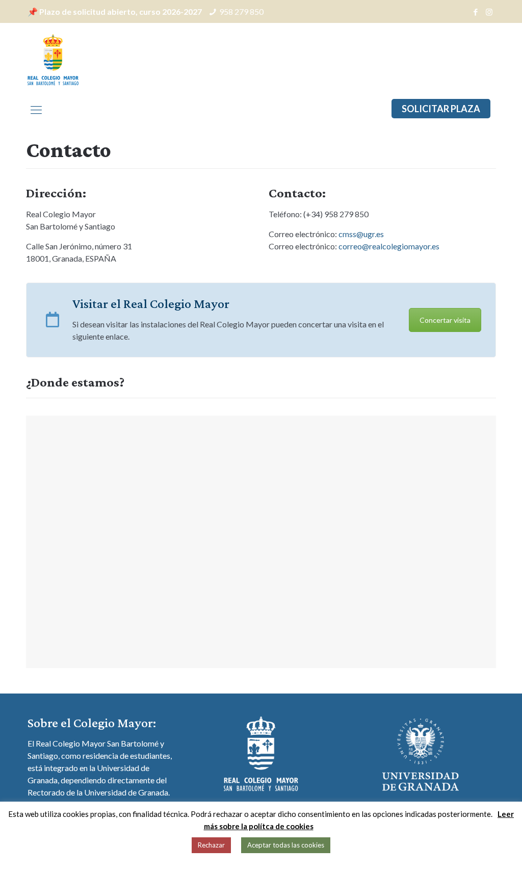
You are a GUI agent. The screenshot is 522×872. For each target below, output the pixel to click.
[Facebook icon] (475, 11)
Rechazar (211, 845)
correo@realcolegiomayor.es (388, 246)
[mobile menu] (36, 109)
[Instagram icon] (489, 11)
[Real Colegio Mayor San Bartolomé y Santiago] (53, 59)
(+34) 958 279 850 (336, 214)
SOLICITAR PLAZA (441, 108)
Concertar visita (445, 320)
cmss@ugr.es (361, 234)
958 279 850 (241, 11)
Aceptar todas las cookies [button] (285, 845)
